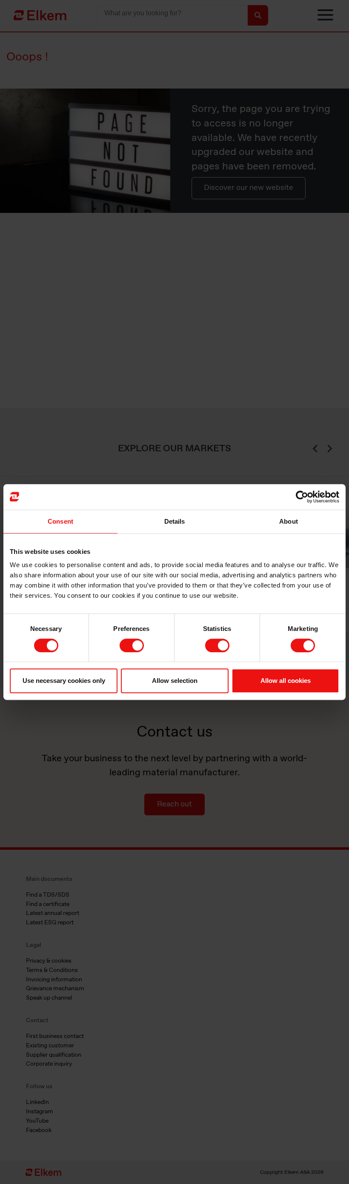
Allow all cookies (285, 680)
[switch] (132, 645)
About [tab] (288, 521)
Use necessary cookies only (64, 680)
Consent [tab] (60, 521)
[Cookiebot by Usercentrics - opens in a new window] (302, 496)
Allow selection (174, 680)
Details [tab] (174, 521)
